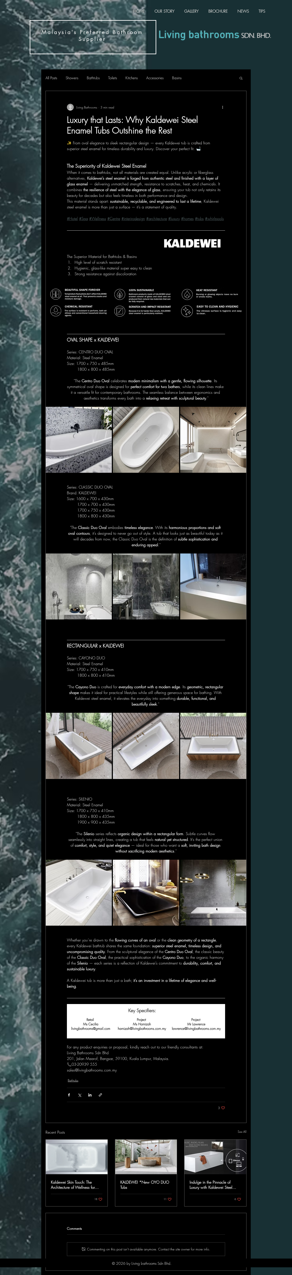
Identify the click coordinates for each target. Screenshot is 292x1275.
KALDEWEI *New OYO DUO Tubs (144, 1185)
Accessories (155, 77)
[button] (241, 78)
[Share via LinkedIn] (90, 1095)
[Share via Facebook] (69, 1095)
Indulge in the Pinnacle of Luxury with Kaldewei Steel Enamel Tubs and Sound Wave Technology (214, 1185)
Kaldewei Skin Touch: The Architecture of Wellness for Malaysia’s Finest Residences (74, 1185)
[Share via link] (100, 1095)
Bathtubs (93, 77)
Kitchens (131, 77)
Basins (176, 77)
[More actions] (222, 107)
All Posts (51, 77)
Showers (72, 77)
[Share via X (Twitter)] (79, 1095)
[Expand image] (79, 440)
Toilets (112, 77)
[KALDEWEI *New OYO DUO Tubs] (146, 1157)
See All (242, 1132)
